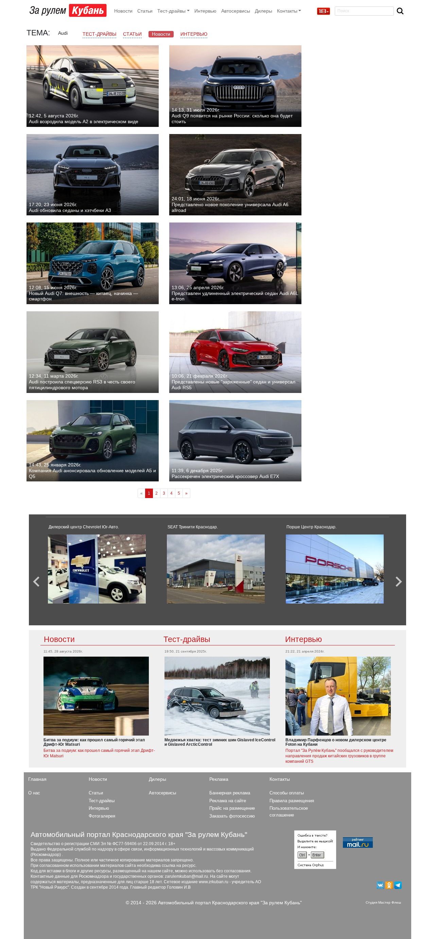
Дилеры (263, 11)
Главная (37, 779)
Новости (123, 11)
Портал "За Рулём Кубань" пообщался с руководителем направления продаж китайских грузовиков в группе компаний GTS (339, 756)
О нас (34, 792)
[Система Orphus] (315, 849)
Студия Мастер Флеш (383, 902)
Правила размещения (291, 800)
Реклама (218, 779)
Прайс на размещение (232, 808)
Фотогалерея (102, 816)
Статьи (145, 11)
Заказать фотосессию (232, 816)
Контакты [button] (287, 11)
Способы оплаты (286, 792)
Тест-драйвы (99, 34)
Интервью (205, 11)
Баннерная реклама (229, 792)
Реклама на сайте (227, 800)
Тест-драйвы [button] (171, 11)
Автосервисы (235, 11)
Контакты (279, 779)
